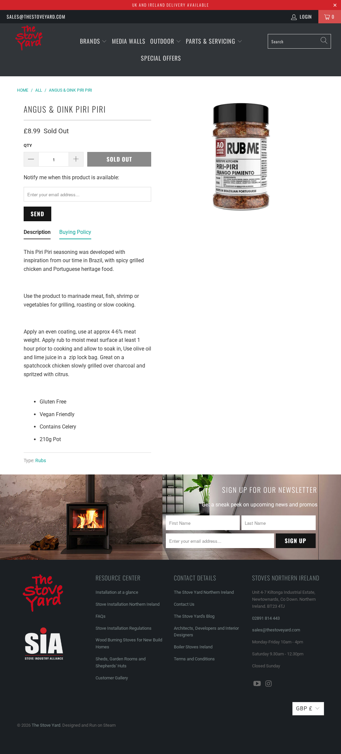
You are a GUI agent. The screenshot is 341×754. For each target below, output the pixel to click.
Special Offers (161, 58)
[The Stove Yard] (31, 40)
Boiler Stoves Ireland (193, 646)
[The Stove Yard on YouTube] (257, 684)
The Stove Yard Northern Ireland (204, 592)
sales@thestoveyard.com (36, 16)
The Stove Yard (46, 725)
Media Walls (129, 41)
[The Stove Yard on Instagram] (269, 684)
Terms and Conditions (194, 658)
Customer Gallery (112, 677)
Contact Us (184, 604)
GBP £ (304, 708)
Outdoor (162, 41)
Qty (28, 145)
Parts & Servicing (211, 41)
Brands (90, 41)
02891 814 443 (266, 618)
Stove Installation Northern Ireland (128, 604)
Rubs (40, 460)
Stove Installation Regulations (124, 628)
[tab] (37, 233)
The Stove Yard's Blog (194, 616)
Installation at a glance (117, 592)
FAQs (101, 616)
